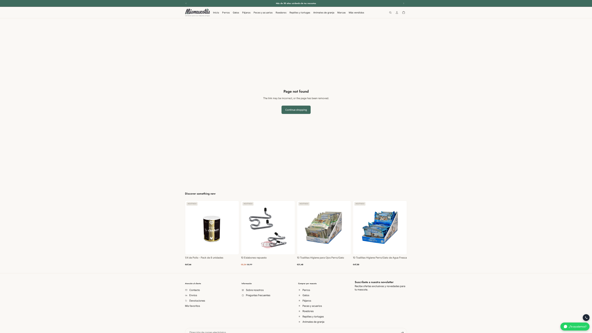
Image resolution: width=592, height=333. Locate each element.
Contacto (194, 289)
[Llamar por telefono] (586, 317)
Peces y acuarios (312, 305)
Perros (306, 289)
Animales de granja (313, 321)
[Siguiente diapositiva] (403, 3)
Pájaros (306, 300)
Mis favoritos (192, 305)
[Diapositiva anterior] (186, 3)
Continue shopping (296, 109)
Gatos (305, 295)
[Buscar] (390, 12)
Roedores (308, 311)
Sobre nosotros (254, 289)
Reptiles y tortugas (313, 316)
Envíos (193, 295)
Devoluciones (197, 300)
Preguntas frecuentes (257, 295)
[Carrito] (403, 12)
